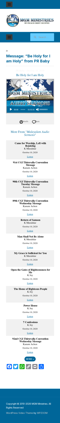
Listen (30, 156)
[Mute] (37, 109)
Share (37, 121)
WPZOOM (42, 413)
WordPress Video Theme (19, 413)
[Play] (10, 109)
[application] (28, 109)
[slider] (22, 109)
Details (25, 121)
